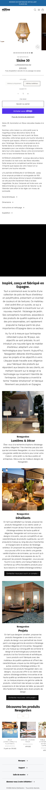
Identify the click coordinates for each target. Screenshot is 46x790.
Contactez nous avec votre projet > (22, 698)
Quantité (23, 89)
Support (22, 768)
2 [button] (16, 53)
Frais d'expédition (11, 71)
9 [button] (30, 53)
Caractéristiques (8, 197)
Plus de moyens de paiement (23, 117)
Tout (23, 716)
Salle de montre (19, 775)
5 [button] (22, 53)
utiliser (23, 79)
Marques (22, 761)
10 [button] (32, 53)
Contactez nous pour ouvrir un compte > (22, 573)
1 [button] (14, 53)
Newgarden (22, 57)
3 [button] (18, 53)
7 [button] (26, 53)
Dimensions (6, 202)
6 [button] (24, 53)
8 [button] (28, 53)
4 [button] (20, 53)
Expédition (6, 213)
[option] (23, 3)
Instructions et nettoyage (12, 208)
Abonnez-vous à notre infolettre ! (19, 782)
